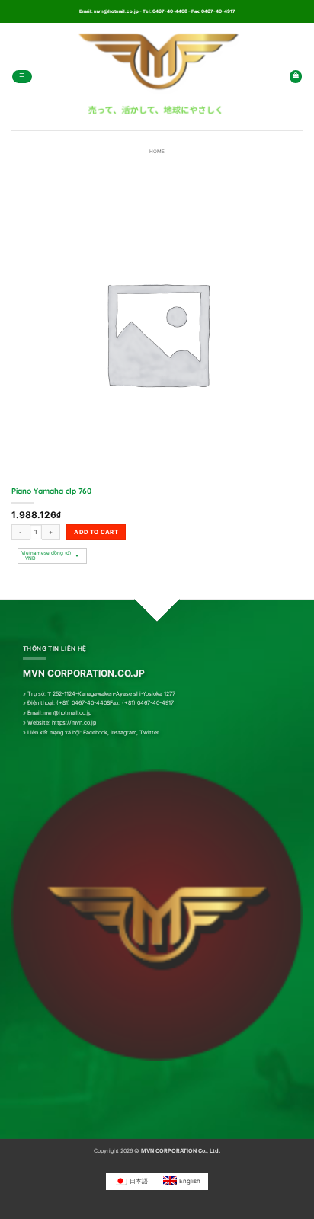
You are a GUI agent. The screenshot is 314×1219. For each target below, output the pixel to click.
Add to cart (96, 532)
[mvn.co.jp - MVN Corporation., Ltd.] (157, 76)
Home (157, 152)
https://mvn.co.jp (74, 722)
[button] (22, 76)
